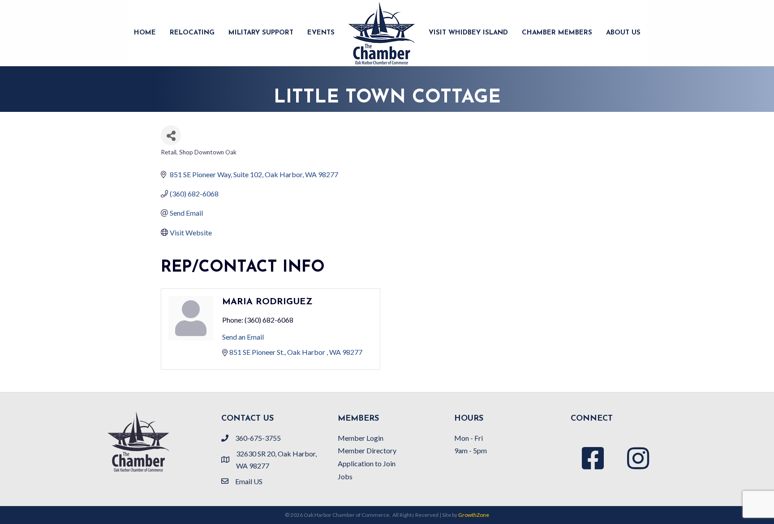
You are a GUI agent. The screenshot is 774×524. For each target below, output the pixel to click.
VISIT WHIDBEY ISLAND (468, 33)
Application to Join (367, 463)
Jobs (345, 476)
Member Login (360, 438)
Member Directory (367, 450)
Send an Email (243, 336)
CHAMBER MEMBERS (557, 33)
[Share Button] (171, 135)
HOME (145, 33)
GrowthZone (473, 514)
